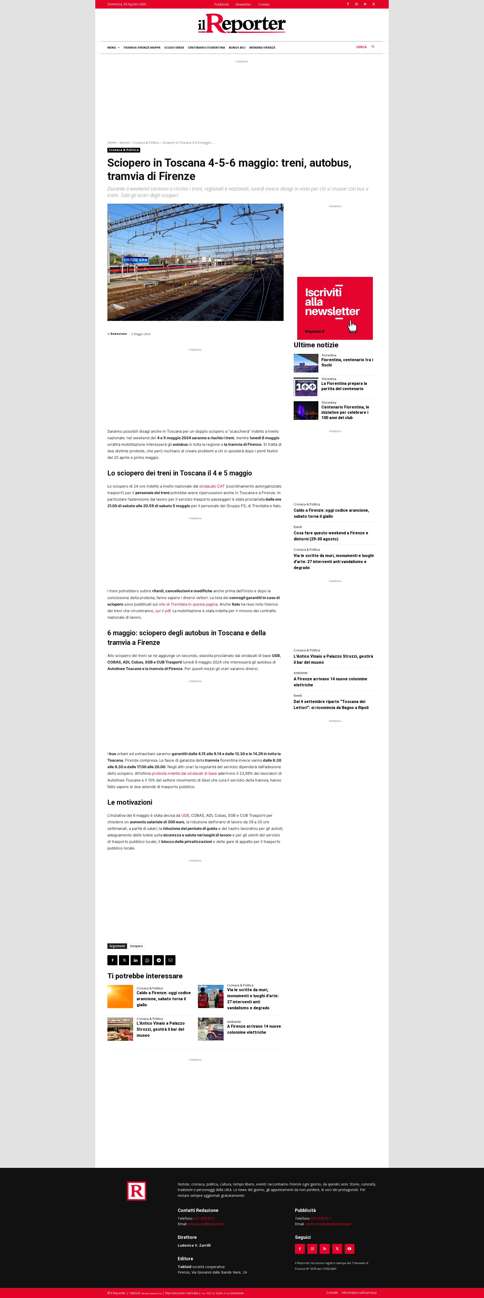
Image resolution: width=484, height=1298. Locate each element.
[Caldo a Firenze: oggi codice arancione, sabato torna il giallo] (120, 996)
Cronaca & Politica (146, 142)
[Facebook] (348, 4)
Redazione (119, 334)
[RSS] (365, 4)
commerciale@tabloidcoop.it (328, 1223)
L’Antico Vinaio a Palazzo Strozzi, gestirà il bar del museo (161, 1029)
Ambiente (234, 1021)
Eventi (298, 527)
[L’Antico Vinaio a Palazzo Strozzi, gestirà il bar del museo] (120, 1029)
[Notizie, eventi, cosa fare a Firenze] (242, 23)
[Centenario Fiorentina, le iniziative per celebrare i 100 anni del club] (306, 410)
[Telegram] (159, 960)
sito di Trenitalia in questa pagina (188, 604)
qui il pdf (162, 610)
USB (185, 815)
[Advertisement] (242, 99)
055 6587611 (204, 1218)
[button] (366, 47)
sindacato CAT (212, 486)
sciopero (136, 946)
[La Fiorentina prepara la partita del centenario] (306, 387)
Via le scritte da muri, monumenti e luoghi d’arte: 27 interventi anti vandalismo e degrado (334, 561)
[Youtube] (349, 1249)
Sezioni (124, 142)
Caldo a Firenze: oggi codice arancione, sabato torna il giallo (164, 998)
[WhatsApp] (147, 960)
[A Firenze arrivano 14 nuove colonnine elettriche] (211, 1029)
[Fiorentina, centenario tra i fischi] (306, 363)
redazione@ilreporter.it (206, 1223)
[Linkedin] (136, 960)
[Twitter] (374, 4)
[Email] (170, 960)
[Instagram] (356, 4)
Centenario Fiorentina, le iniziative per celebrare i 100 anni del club (345, 412)
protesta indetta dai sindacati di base (184, 773)
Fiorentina (329, 355)
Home (111, 142)
